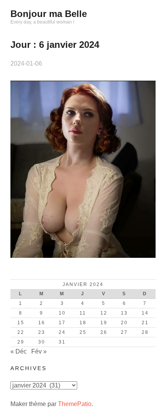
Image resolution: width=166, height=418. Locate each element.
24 (62, 332)
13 (124, 313)
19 (103, 322)
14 (145, 313)
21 (145, 322)
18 (83, 322)
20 (124, 322)
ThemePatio (74, 404)
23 (41, 332)
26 (103, 332)
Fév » (39, 351)
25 (83, 332)
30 (41, 342)
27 (124, 332)
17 (62, 322)
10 (62, 313)
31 (62, 342)
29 (20, 342)
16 (41, 322)
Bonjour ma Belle (48, 13)
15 (20, 322)
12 (103, 313)
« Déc (18, 351)
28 (145, 332)
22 (20, 332)
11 (83, 313)
